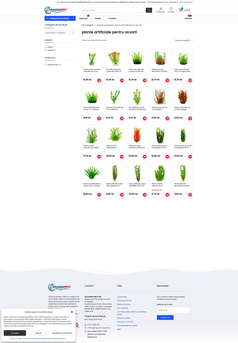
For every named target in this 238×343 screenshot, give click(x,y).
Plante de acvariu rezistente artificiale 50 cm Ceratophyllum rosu (137, 148)
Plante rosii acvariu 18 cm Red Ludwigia (182, 108)
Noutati (188, 18)
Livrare (98, 18)
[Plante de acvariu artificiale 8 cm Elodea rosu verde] (160, 59)
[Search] (149, 10)
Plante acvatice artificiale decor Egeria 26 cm (91, 148)
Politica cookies (16, 339)
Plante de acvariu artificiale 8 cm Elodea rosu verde (159, 71)
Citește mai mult (167, 195)
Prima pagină (87, 25)
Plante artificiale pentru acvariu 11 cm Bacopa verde (91, 109)
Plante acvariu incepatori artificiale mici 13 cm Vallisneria (92, 71)
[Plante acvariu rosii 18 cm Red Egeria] (160, 97)
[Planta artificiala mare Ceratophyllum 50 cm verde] (160, 135)
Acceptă (15, 333)
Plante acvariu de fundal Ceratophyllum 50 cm (182, 147)
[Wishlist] (171, 9)
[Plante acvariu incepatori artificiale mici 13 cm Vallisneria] (92, 59)
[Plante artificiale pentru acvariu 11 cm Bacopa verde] (92, 97)
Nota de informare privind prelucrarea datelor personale (44, 339)
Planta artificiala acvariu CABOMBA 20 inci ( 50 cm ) (137, 186)
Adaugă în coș (99, 80)
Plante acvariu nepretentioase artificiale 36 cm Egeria (114, 148)
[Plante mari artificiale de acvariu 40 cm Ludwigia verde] (92, 173)
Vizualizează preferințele (62, 333)
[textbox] (59, 32)
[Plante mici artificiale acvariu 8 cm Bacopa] (137, 59)
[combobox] (59, 32)
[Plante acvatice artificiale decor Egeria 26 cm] (92, 135)
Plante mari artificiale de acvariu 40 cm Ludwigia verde (91, 186)
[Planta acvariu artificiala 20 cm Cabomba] (114, 97)
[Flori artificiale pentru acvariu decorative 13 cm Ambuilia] (114, 59)
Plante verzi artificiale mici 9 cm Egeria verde (182, 70)
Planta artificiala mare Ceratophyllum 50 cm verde (159, 148)
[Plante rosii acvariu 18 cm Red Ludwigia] (183, 97)
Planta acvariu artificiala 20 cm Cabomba (114, 108)
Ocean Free (52, 64)
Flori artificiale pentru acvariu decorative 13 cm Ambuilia (113, 71)
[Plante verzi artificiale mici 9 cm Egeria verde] (183, 59)
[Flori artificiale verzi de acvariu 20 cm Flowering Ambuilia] (137, 97)
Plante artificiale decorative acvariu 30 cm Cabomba (181, 186)
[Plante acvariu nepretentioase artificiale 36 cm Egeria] (114, 135)
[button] (72, 312)
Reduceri (84, 18)
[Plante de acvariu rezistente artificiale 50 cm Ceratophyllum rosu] (137, 135)
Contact (112, 18)
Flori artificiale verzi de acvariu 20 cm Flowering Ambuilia (137, 109)
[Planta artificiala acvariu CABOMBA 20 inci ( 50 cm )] (137, 173)
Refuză (38, 333)
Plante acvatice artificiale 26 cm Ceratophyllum (157, 186)
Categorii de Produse (59, 18)
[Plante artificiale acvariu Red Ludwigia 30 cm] (114, 173)
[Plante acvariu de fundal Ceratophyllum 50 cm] (183, 135)
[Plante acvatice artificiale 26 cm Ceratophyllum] (160, 173)
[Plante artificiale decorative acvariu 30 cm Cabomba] (183, 173)
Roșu (49, 47)
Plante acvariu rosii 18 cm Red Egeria (159, 108)
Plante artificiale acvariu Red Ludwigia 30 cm (114, 185)
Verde (50, 50)
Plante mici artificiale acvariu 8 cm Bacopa (136, 70)
